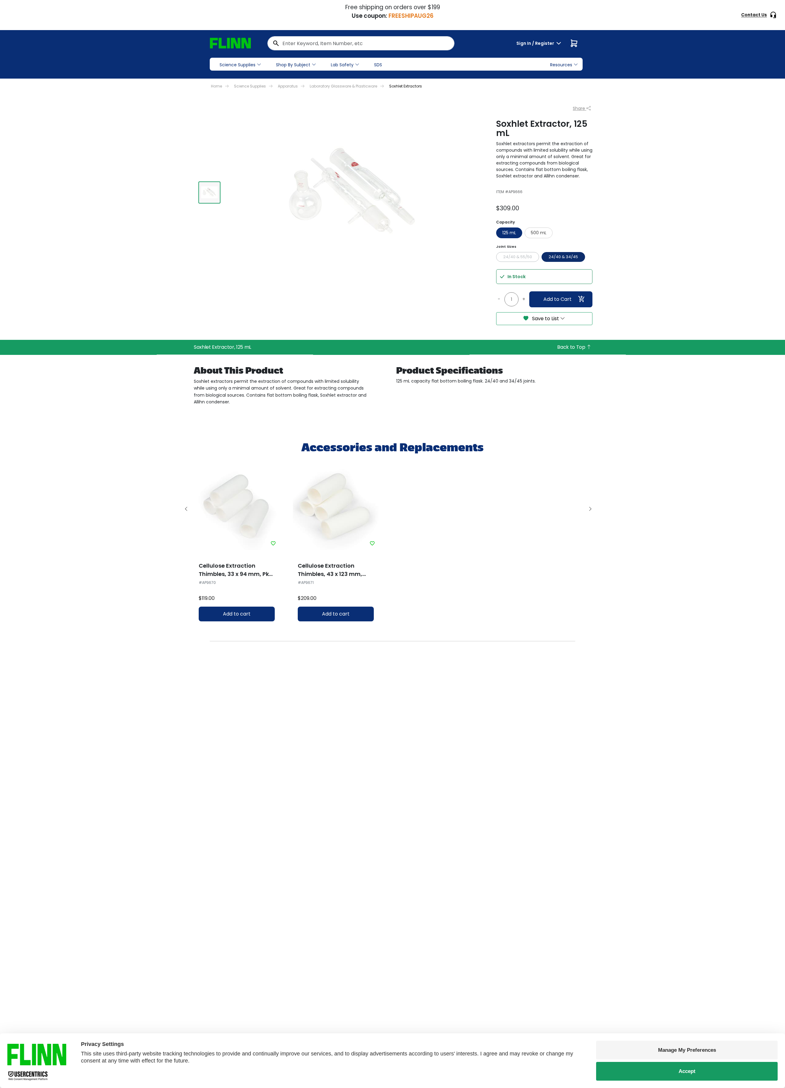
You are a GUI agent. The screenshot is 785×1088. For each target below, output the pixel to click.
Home (216, 86)
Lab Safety (342, 65)
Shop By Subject (293, 65)
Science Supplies (237, 65)
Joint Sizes (506, 246)
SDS (378, 65)
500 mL (538, 233)
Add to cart (237, 613)
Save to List (545, 318)
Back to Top (571, 347)
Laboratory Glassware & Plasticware (343, 86)
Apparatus (288, 86)
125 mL (509, 233)
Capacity (505, 222)
